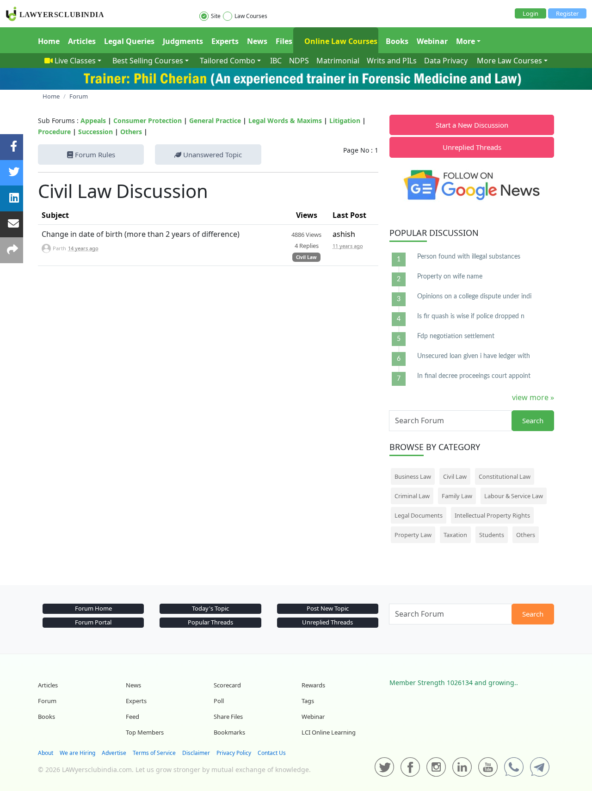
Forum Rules (94, 154)
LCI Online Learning (329, 732)
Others (131, 131)
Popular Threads (210, 622)
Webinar (432, 41)
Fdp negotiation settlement (455, 336)
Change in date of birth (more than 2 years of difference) (141, 234)
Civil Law (306, 257)
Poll (219, 701)
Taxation (455, 535)
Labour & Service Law (513, 496)
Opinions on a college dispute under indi (474, 296)
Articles (82, 41)
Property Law (413, 535)
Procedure (54, 131)
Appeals (93, 120)
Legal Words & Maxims (285, 120)
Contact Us (272, 753)
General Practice (215, 120)
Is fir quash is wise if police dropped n (470, 316)
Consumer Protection (147, 120)
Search (532, 420)
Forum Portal (93, 622)
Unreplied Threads (472, 147)
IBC (276, 61)
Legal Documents (419, 515)
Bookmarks (229, 732)
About (45, 753)
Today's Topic (210, 608)
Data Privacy (446, 61)
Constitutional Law (504, 476)
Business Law (413, 476)
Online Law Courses (339, 41)
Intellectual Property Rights (492, 515)
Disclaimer (196, 753)
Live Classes (75, 61)
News (257, 41)
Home (49, 41)
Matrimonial (337, 61)
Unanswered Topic (211, 154)
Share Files (228, 716)
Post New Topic (328, 608)
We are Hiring (77, 753)
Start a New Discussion (472, 125)
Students (491, 535)
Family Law (457, 496)
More (465, 41)
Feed (132, 716)
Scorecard (227, 685)
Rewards (313, 685)
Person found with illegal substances (468, 256)
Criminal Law (412, 496)
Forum (47, 701)
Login (530, 13)
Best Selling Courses (147, 61)
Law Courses (250, 16)
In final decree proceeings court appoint (473, 376)
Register (567, 13)
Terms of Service (154, 753)
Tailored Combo (227, 61)
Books (397, 41)
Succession (95, 131)
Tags (308, 701)
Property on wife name (449, 276)
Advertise (114, 753)
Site (216, 16)
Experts (225, 41)
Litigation (344, 120)
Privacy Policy (233, 753)
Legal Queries (129, 41)
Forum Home (93, 608)
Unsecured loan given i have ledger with (473, 356)
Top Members (145, 732)
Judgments (183, 41)
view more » (533, 397)
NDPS (299, 61)
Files (284, 41)
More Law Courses (509, 61)
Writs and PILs (392, 61)
